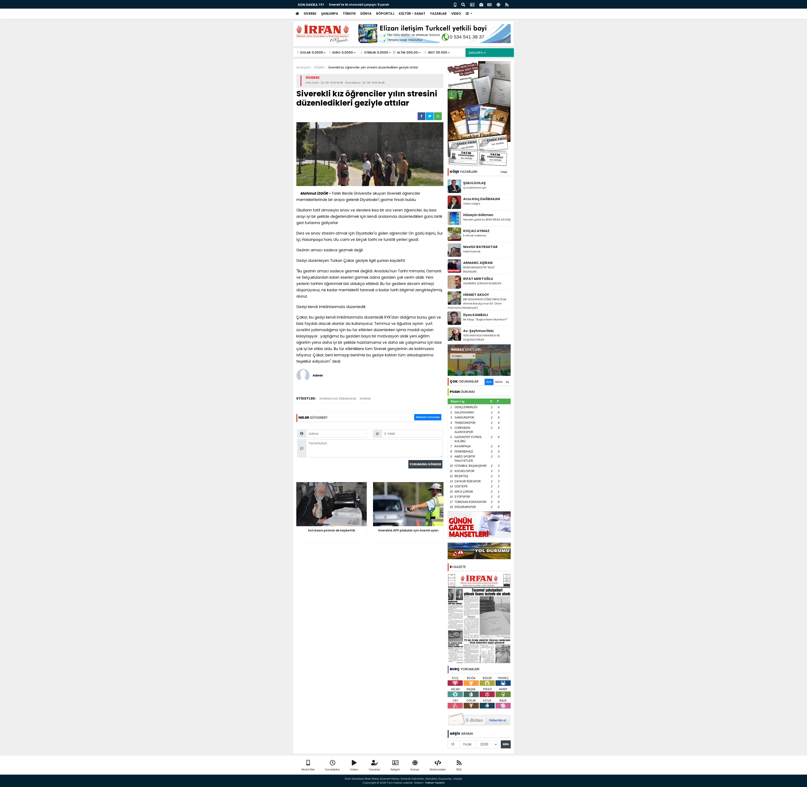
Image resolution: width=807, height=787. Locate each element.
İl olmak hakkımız (474, 235)
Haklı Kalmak (472, 251)
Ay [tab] (507, 382)
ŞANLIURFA (329, 13)
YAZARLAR (438, 13)
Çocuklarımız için (474, 188)
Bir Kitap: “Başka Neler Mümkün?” (485, 319)
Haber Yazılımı (435, 783)
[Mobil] (455, 4)
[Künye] (498, 4)
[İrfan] (479, 618)
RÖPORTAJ (385, 13)
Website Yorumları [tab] (428, 417)
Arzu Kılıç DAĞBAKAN (481, 199)
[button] (469, 13)
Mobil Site (308, 769)
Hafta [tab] (498, 382)
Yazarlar (374, 769)
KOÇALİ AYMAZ (476, 230)
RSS (459, 769)
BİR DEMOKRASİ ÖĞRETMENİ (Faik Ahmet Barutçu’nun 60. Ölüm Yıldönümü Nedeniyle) (477, 303)
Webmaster (438, 769)
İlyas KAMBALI (475, 314)
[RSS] (507, 4)
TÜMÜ (503, 172)
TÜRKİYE (349, 13)
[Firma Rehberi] (481, 4)
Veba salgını (471, 204)
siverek (365, 399)
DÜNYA (366, 13)
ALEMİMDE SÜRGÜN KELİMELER (482, 283)
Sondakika (332, 769)
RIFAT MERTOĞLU (478, 278)
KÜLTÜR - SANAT (412, 13)
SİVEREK (310, 13)
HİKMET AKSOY (476, 294)
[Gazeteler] (489, 4)
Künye (415, 769)
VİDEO (456, 13)
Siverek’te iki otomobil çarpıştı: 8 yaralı (359, 5)
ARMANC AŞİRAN (478, 262)
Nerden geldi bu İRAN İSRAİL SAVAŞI (486, 220)
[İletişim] (472, 4)
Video (354, 769)
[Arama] (463, 4)
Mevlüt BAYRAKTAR (480, 246)
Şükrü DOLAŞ (474, 183)
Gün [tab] (489, 382)
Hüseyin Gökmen (478, 214)
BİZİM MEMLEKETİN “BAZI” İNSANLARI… (479, 269)
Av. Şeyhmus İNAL (478, 330)
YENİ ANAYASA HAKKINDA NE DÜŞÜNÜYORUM (481, 337)
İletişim (395, 769)
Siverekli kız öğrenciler (337, 399)
